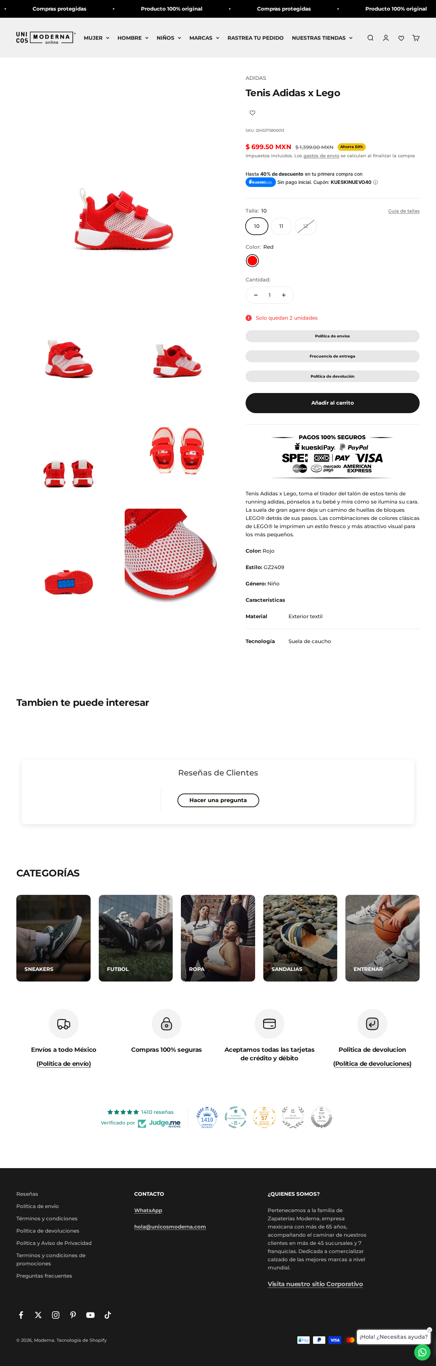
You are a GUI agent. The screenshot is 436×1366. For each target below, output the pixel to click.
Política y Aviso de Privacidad (54, 1243)
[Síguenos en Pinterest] (73, 1315)
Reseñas (27, 1194)
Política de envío (37, 1206)
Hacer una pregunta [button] (218, 800)
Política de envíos (332, 336)
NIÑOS (165, 37)
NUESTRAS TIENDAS (319, 37)
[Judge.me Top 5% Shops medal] (321, 1117)
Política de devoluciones (47, 1230)
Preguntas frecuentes (44, 1276)
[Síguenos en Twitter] (38, 1315)
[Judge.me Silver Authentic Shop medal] (293, 1117)
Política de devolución (333, 376)
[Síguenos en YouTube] (90, 1315)
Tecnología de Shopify (82, 1340)
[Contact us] (422, 1352)
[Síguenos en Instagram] (55, 1315)
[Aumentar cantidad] (284, 295)
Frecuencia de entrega (332, 356)
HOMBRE (130, 37)
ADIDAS (256, 78)
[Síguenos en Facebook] (21, 1315)
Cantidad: (258, 279)
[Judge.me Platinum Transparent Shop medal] (236, 1117)
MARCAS (201, 37)
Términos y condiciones (47, 1218)
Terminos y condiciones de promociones (50, 1259)
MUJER (93, 37)
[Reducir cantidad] (256, 295)
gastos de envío (321, 155)
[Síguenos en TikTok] (107, 1315)
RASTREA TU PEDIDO (256, 37)
